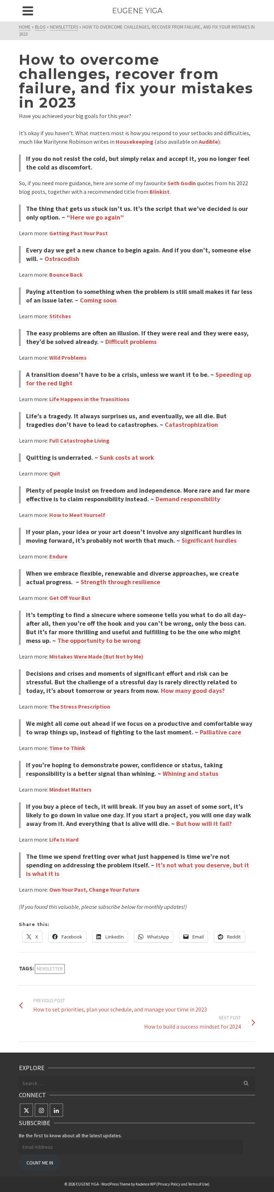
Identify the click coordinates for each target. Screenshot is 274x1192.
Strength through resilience (121, 582)
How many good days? (193, 690)
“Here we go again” (96, 217)
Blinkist (159, 191)
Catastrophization (192, 424)
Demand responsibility (189, 499)
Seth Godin (181, 183)
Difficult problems (131, 342)
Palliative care (221, 732)
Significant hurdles (210, 540)
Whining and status (191, 773)
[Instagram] (41, 1110)
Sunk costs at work (128, 457)
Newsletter (50, 969)
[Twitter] (26, 1110)
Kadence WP (146, 1184)
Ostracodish (63, 259)
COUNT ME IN (39, 1162)
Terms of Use (198, 1184)
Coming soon (99, 300)
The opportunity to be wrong (99, 640)
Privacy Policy (169, 1184)
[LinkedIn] (56, 1110)
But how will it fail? (204, 823)
